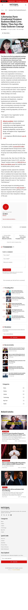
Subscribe (15, 337)
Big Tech (3, 529)
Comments (23, 227)
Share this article (7, 227)
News (2, 521)
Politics (2, 523)
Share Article (7, 33)
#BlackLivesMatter (8, 121)
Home (2, 10)
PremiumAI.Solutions (16, 569)
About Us (3, 538)
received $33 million (18, 146)
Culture (2, 525)
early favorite (20, 187)
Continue (8, 269)
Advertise (3, 542)
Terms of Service (4, 546)
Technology (3, 527)
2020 (6, 10)
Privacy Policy (4, 544)
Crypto (2, 532)
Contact (2, 540)
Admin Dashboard (5, 549)
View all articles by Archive (9, 219)
